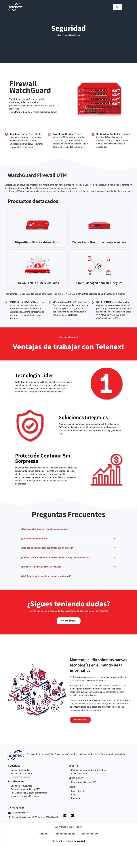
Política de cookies (89, 833)
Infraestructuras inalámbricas (25, 796)
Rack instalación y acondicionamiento (29, 793)
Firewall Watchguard (20, 777)
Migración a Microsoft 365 (83, 782)
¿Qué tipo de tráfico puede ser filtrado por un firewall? (47, 548)
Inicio (59, 35)
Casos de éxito (78, 791)
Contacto (75, 798)
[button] (68, 529)
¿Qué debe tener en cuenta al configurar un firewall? (46, 576)
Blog (73, 794)
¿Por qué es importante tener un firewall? (41, 567)
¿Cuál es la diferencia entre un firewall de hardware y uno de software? (55, 557)
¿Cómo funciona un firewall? (34, 538)
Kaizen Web (79, 841)
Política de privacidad (65, 833)
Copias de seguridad (20, 770)
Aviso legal (44, 833)
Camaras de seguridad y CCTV (25, 789)
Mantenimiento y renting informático (88, 770)
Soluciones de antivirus (22, 773)
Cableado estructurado (21, 786)
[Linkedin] (65, 815)
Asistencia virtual (79, 773)
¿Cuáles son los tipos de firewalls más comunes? (44, 529)
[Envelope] (72, 815)
